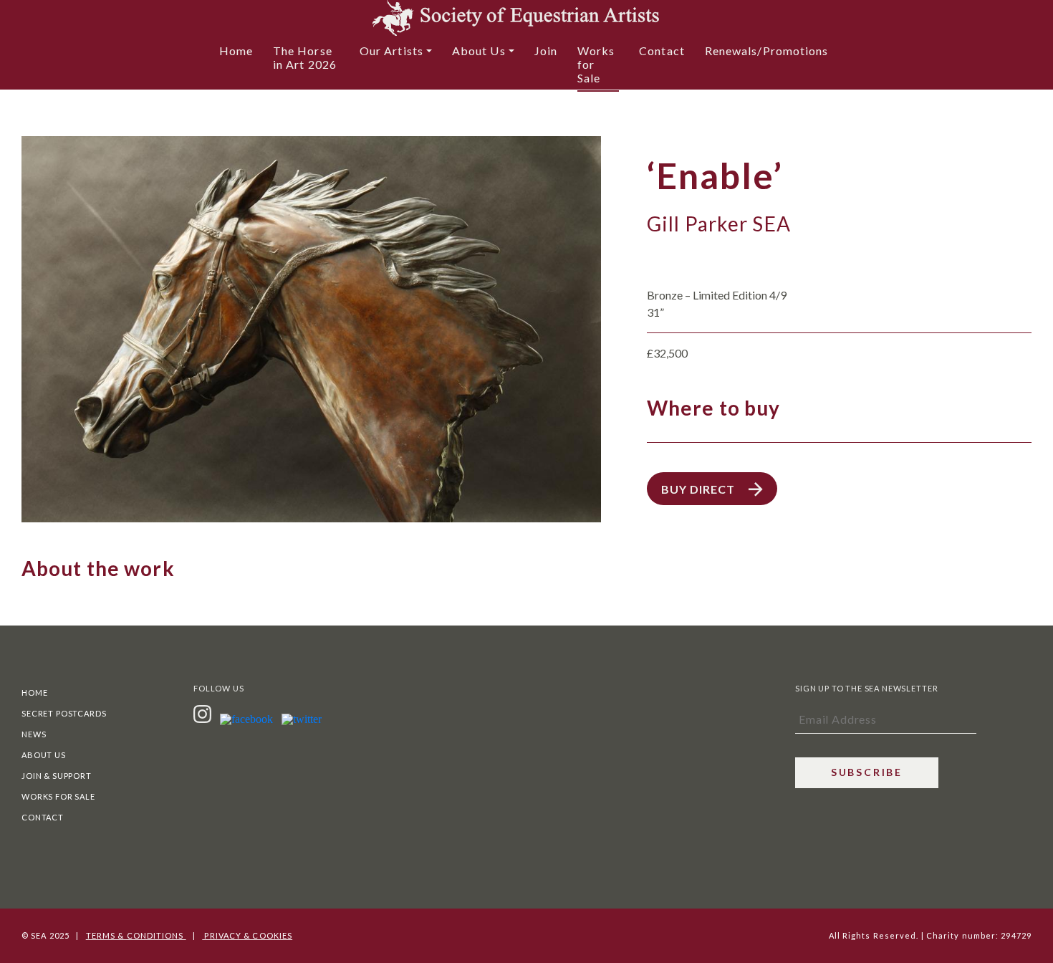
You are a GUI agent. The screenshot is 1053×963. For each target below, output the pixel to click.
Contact (662, 50)
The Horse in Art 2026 (305, 57)
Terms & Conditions (136, 935)
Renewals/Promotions (767, 50)
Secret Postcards (63, 713)
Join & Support (56, 775)
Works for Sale (596, 64)
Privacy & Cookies (247, 935)
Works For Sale (58, 796)
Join (545, 50)
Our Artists (391, 50)
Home (236, 50)
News (33, 734)
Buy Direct (699, 489)
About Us (479, 50)
